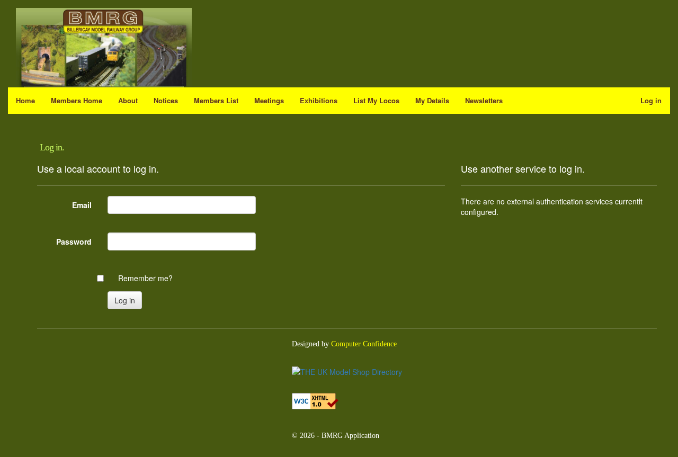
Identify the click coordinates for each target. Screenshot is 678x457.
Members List (216, 100)
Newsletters (484, 100)
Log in (655, 100)
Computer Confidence (364, 344)
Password (74, 241)
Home (25, 100)
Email (82, 205)
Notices (166, 100)
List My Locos (376, 100)
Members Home (76, 100)
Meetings (269, 100)
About (128, 100)
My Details (432, 100)
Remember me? (145, 278)
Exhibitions (318, 100)
